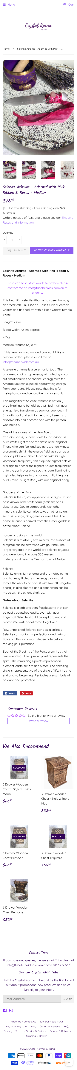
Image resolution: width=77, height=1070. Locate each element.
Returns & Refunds (60, 1031)
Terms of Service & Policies (31, 1031)
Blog (33, 1026)
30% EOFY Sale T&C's (51, 1021)
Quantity (8, 232)
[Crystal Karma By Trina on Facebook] (5, 1011)
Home (6, 48)
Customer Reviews (50, 1026)
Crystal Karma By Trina (41, 1048)
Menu (11, 4)
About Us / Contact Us (23, 1021)
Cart (71, 4)
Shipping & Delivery (37, 1035)
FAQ (66, 1026)
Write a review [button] (38, 721)
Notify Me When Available (52, 250)
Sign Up (68, 999)
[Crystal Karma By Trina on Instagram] (11, 1011)
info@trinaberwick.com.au (46, 288)
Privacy (8, 1031)
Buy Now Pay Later (16, 1026)
